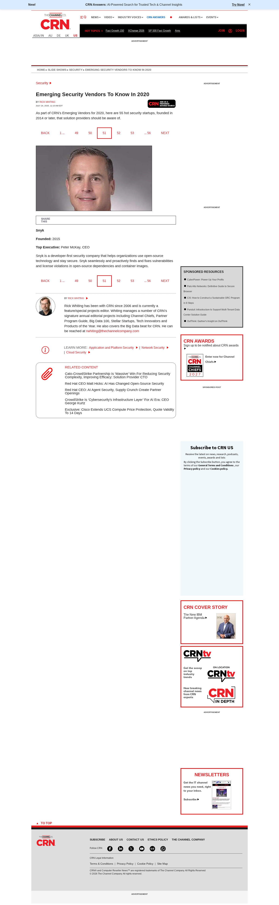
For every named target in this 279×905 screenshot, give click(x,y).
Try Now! (238, 4)
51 (104, 133)
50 (90, 133)
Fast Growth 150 (115, 30)
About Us (116, 839)
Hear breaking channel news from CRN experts (193, 693)
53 (132, 133)
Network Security (153, 347)
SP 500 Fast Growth (159, 30)
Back (45, 133)
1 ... (62, 133)
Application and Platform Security (112, 347)
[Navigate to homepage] (55, 30)
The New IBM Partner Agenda (194, 616)
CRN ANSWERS (156, 17)
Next (165, 133)
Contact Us (135, 839)
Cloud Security (76, 352)
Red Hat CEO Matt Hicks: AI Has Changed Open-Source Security (114, 383)
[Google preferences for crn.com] (161, 103)
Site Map (162, 863)
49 (76, 133)
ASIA (36, 35)
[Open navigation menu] (83, 17)
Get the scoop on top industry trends (193, 672)
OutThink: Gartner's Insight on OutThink (207, 321)
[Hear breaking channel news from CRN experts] (221, 695)
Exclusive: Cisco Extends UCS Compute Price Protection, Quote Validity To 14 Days (119, 411)
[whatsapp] (162, 848)
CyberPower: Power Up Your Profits (205, 279)
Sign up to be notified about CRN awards (211, 345)
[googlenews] (152, 848)
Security (42, 83)
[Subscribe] (221, 808)
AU (50, 35)
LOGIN (240, 30)
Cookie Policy (145, 863)
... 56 (147, 133)
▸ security (74, 69)
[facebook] (109, 848)
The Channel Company (188, 839)
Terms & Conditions (101, 863)
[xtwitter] (131, 848)
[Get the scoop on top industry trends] (221, 674)
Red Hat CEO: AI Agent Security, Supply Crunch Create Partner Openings (113, 391)
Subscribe (190, 799)
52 (118, 133)
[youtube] (141, 848)
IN (42, 35)
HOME (41, 69)
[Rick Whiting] (45, 315)
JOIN (221, 30)
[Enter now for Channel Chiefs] (196, 375)
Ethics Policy (158, 839)
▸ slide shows (55, 69)
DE (59, 35)
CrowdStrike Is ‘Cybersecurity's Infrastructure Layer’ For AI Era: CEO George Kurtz (117, 401)
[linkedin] (120, 848)
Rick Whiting (47, 102)
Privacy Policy (125, 863)
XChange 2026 (136, 30)
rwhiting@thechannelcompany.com (112, 331)
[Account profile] (230, 31)
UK (67, 35)
